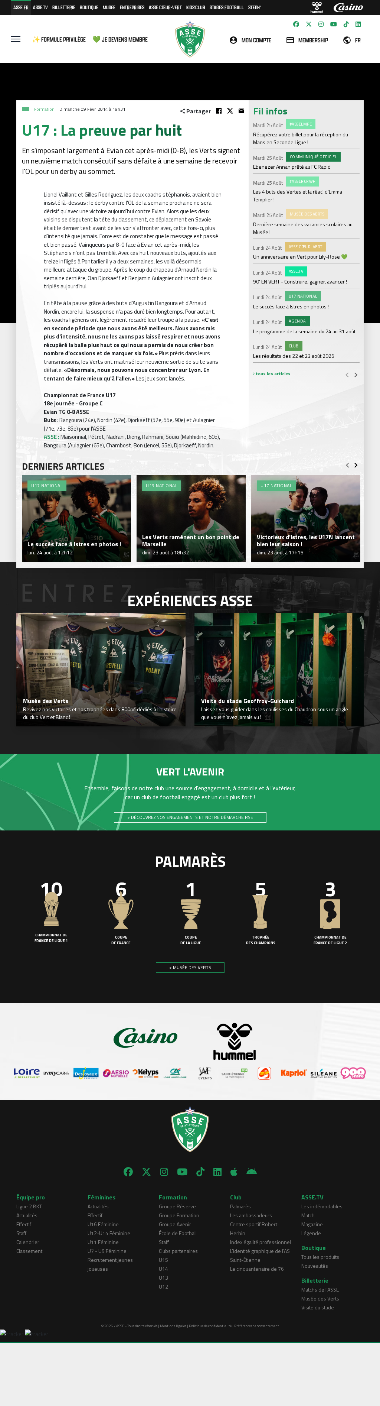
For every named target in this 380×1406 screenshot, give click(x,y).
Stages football (227, 7)
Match (308, 1215)
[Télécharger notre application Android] (251, 1172)
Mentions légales (173, 1326)
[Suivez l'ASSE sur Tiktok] (346, 24)
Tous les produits (320, 1257)
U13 (163, 1278)
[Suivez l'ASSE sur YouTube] (334, 24)
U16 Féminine (103, 1224)
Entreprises (132, 7)
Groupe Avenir (175, 1224)
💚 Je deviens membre (120, 39)
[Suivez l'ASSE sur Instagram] (321, 24)
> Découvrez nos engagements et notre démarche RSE (190, 817)
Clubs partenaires (178, 1251)
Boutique (89, 7)
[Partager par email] (241, 111)
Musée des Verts (320, 1298)
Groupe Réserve (177, 1206)
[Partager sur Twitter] (230, 111)
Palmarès (240, 1206)
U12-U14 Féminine (109, 1233)
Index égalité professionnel (260, 1242)
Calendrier (27, 1242)
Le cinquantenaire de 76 (257, 1269)
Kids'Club (195, 7)
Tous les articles (273, 373)
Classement (29, 1251)
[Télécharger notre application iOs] (234, 1172)
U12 (163, 1286)
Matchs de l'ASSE (320, 1289)
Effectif (23, 1224)
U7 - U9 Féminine (107, 1251)
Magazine (312, 1224)
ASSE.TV (40, 7)
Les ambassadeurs (251, 1215)
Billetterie (63, 7)
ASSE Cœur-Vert (165, 7)
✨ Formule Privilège (59, 39)
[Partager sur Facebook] (219, 111)
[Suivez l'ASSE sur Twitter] (308, 24)
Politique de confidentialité (210, 1326)
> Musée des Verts (190, 967)
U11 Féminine (103, 1242)
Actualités (26, 1215)
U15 (163, 1260)
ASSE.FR (21, 7)
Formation (44, 109)
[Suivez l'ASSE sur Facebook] (296, 24)
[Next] (356, 374)
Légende (311, 1233)
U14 (163, 1269)
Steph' (254, 7)
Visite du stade (317, 1307)
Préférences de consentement (256, 1326)
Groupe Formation (179, 1215)
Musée (109, 7)
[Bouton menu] (15, 39)
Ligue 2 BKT (29, 1206)
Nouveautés (314, 1266)
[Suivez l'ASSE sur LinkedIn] (358, 24)
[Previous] (347, 374)
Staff (21, 1233)
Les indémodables (322, 1206)
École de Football (178, 1233)
